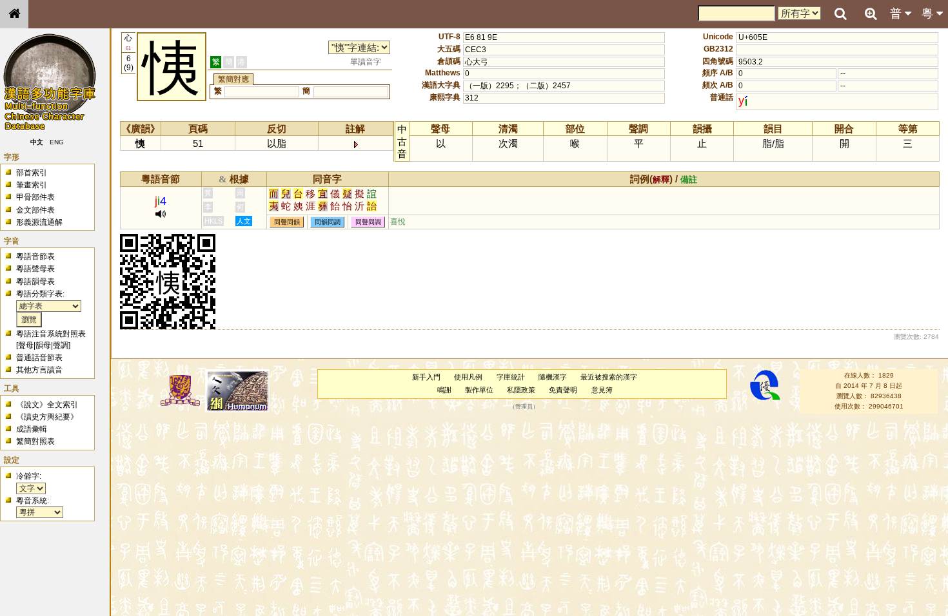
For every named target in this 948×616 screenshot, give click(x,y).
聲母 (26, 345)
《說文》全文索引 (47, 404)
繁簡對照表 (35, 441)
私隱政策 (521, 390)
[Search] (840, 14)
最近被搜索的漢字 (608, 377)
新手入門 (426, 377)
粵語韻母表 (35, 281)
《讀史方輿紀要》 (47, 416)
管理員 (524, 406)
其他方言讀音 (39, 369)
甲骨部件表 (35, 197)
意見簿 (602, 390)
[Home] (14, 14)
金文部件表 (35, 210)
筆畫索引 (31, 184)
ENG (57, 142)
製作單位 (479, 390)
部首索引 (31, 172)
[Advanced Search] (870, 13)
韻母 (43, 345)
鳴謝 (444, 390)
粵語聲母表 (35, 268)
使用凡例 (468, 377)
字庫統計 (511, 377)
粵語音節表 (35, 256)
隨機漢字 (552, 377)
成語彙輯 (31, 429)
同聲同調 (368, 222)
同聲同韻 (287, 222)
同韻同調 (328, 222)
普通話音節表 (39, 357)
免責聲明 (563, 390)
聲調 (60, 345)
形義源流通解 (39, 222)
